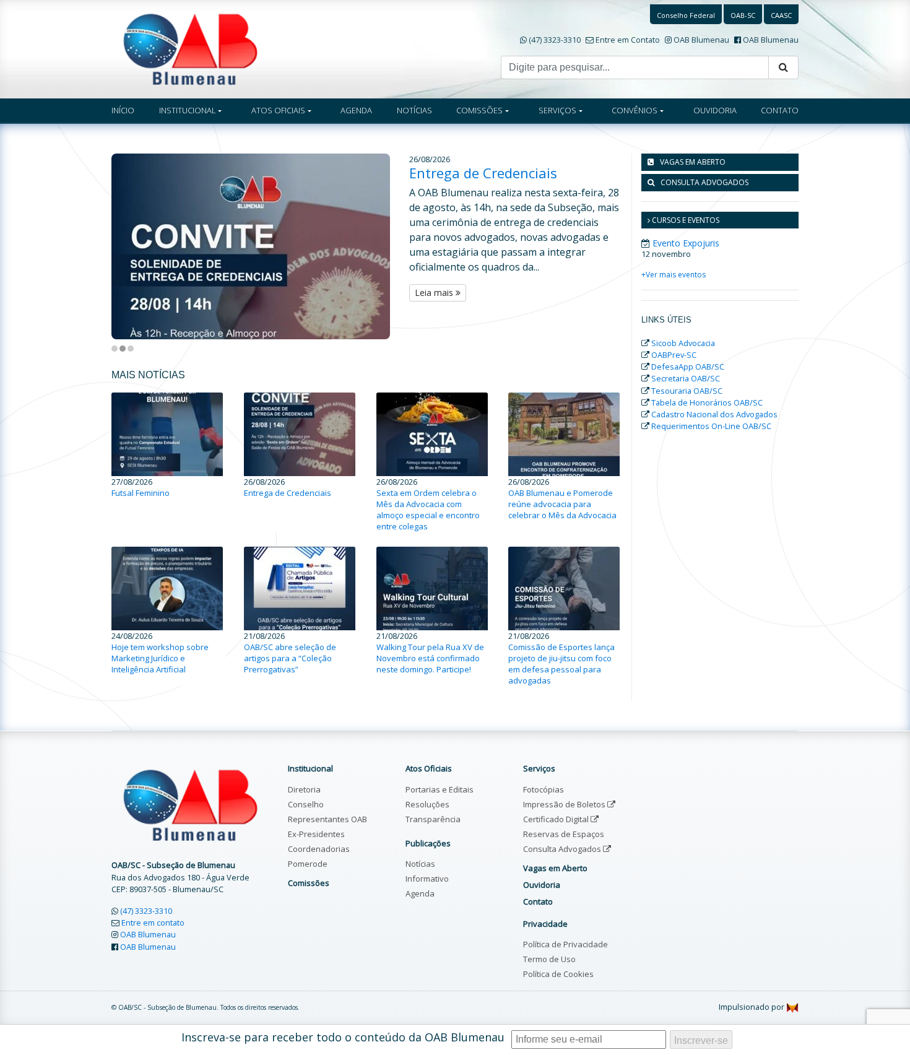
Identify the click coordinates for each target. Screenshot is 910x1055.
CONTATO (780, 110)
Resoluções (427, 804)
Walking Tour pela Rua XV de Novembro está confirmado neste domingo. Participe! (430, 658)
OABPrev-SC (673, 354)
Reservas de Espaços (563, 834)
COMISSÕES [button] (479, 110)
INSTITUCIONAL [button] (187, 110)
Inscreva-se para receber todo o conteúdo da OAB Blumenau (343, 1037)
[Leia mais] (260, 246)
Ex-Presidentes (316, 834)
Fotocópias (543, 789)
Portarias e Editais (439, 789)
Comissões (308, 882)
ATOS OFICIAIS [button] (278, 110)
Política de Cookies (558, 973)
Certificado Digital (557, 819)
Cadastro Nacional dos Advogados (714, 414)
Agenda (420, 893)
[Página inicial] (190, 48)
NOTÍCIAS (414, 110)
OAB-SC (742, 15)
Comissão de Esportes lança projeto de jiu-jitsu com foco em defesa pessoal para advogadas (561, 663)
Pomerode (307, 863)
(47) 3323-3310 (555, 39)
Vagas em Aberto (693, 162)
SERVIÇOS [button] (557, 110)
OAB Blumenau (701, 39)
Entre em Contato (628, 39)
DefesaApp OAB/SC (687, 366)
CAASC (781, 15)
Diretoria (304, 789)
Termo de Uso (549, 959)
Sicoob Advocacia (683, 343)
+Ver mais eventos (673, 274)
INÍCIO (122, 110)
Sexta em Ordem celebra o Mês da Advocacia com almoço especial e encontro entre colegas (428, 509)
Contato (538, 901)
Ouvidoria (541, 884)
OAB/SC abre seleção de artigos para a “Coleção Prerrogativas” (290, 658)
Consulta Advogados (563, 848)
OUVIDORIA (715, 110)
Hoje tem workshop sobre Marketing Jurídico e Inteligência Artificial (160, 658)
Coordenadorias (319, 848)
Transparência (433, 819)
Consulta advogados (704, 182)
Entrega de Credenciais (483, 172)
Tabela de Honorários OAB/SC (707, 402)
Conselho (306, 804)
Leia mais (435, 292)
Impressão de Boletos (565, 804)
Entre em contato (152, 922)
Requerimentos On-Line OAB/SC (711, 426)
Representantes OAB (327, 819)
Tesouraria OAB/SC (686, 390)
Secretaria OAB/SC (685, 378)
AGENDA (356, 110)
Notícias (420, 863)
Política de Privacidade (565, 944)
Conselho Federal (686, 15)
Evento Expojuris (685, 243)
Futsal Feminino (140, 492)
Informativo (427, 878)
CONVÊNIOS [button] (634, 110)
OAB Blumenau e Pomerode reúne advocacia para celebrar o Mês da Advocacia (562, 504)
